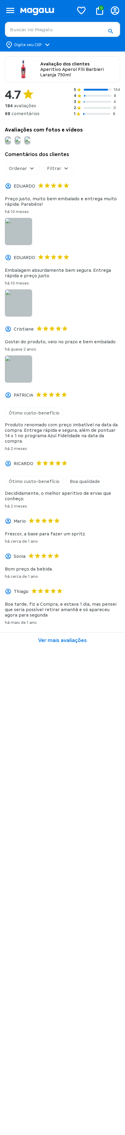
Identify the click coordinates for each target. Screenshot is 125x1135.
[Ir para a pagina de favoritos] (81, 10)
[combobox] (62, 29)
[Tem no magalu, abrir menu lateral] (10, 10)
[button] (110, 31)
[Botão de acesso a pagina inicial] (44, 10)
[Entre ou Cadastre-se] (115, 10)
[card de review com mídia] (18, 231)
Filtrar (54, 168)
